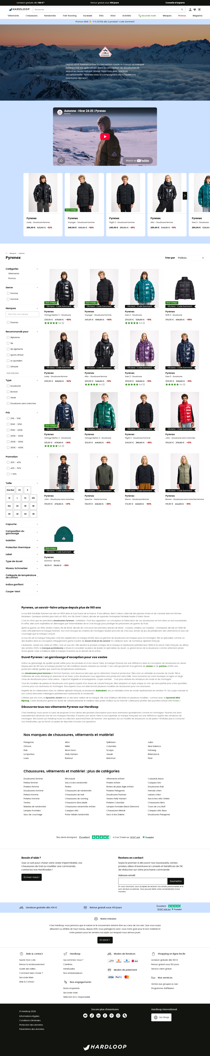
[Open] (37, 314)
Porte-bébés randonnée (77, 815)
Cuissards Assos (156, 779)
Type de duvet (14, 561)
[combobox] (23, 314)
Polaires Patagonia (115, 791)
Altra (67, 742)
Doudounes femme (33, 779)
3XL (9, 506)
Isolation (11, 540)
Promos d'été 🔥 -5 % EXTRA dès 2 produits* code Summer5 (105, 22)
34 (17, 506)
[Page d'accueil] (8, 253)
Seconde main (148, 16)
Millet (67, 746)
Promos (182, 16)
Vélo (101, 16)
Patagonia (29, 742)
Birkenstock (153, 754)
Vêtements (13, 16)
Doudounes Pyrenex (116, 795)
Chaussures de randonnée (78, 791)
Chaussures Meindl (115, 811)
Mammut (110, 758)
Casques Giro (154, 783)
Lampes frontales (32, 811)
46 (33, 514)
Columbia (111, 746)
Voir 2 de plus (13, 373)
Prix (8, 413)
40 (9, 514)
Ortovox (27, 746)
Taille (9, 483)
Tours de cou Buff (156, 807)
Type (8, 380)
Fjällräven (111, 742)
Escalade (87, 16)
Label (9, 554)
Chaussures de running (76, 799)
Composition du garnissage (15, 532)
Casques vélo (71, 811)
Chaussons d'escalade (76, 803)
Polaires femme (31, 787)
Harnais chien (154, 791)
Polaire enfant (113, 783)
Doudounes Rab (156, 787)
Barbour (69, 758)
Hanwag (152, 750)
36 (25, 506)
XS (19, 490)
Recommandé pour (17, 332)
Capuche (11, 524)
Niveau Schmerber (17, 568)
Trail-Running (69, 16)
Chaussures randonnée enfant (80, 807)
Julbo (150, 742)
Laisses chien (154, 795)
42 (17, 514)
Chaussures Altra (156, 803)
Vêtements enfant (115, 779)
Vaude (109, 754)
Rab (25, 750)
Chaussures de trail (74, 795)
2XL (33, 498)
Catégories (12, 269)
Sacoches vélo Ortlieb (158, 799)
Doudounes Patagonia (159, 815)
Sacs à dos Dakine (115, 815)
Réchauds (70, 779)
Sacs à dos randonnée (76, 783)
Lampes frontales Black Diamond (122, 807)
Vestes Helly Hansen (116, 799)
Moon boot (70, 750)
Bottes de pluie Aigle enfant (120, 787)
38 (33, 506)
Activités (126, 16)
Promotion (12, 457)
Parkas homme (31, 795)
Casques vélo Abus (157, 811)
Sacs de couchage (33, 815)
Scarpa (109, 750)
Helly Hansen (71, 754)
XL (25, 498)
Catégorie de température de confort (21, 576)
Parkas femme (31, 783)
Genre (9, 287)
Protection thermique (18, 547)
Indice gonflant (14, 584)
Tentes (27, 803)
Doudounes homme (33, 791)
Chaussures (31, 16)
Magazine (197, 16)
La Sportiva (29, 754)
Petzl (150, 758)
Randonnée (50, 16)
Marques (167, 16)
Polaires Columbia (115, 803)
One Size (10, 490)
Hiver (113, 16)
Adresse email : (127, 875)
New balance (154, 746)
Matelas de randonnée (35, 807)
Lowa (26, 758)
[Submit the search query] (182, 10)
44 (25, 514)
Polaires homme (32, 799)
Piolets (68, 787)
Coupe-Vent (13, 591)
